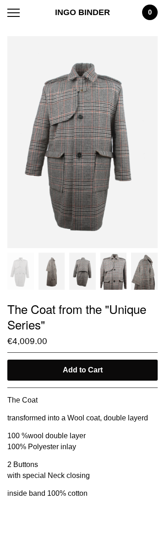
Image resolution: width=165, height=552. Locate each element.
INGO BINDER (82, 12)
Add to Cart (83, 370)
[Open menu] (15, 12)
